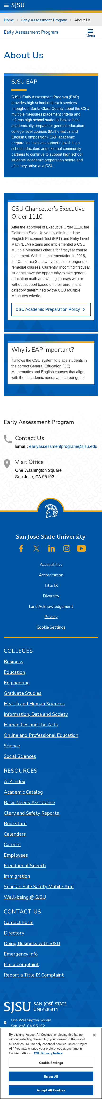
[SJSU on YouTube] (81, 548)
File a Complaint (21, 964)
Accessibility (51, 564)
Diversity (51, 596)
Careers (12, 844)
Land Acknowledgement (51, 606)
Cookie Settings (51, 627)
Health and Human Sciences (34, 704)
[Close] (94, 1035)
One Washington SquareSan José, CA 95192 (31, 1023)
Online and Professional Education (41, 735)
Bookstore (15, 823)
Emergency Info (21, 954)
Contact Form (18, 922)
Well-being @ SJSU (25, 897)
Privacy (51, 617)
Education (14, 672)
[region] (51, 1063)
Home (9, 20)
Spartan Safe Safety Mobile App (39, 886)
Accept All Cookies (51, 1090)
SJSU (18, 5)
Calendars (15, 834)
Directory (14, 933)
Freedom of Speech (25, 865)
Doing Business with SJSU (32, 943)
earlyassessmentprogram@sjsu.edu (63, 446)
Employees (16, 855)
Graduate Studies (23, 693)
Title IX (51, 585)
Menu (90, 35)
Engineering (17, 683)
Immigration (17, 876)
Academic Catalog (23, 792)
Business (13, 661)
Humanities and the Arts (31, 725)
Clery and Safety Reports (31, 813)
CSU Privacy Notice (48, 1053)
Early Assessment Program (44, 20)
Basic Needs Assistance (29, 802)
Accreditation (51, 575)
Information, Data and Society (36, 714)
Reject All (51, 1076)
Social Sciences (20, 756)
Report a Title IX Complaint (34, 975)
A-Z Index (14, 781)
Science (12, 746)
